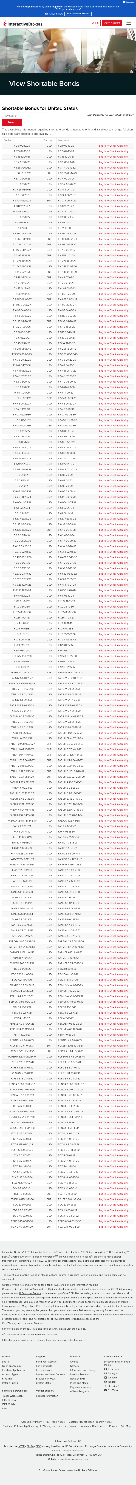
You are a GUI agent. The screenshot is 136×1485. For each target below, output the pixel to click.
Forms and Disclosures (92, 1426)
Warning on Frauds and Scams (59, 1426)
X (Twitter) (113, 1386)
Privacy (113, 1426)
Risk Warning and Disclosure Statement (23, 1323)
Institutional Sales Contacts (50, 1374)
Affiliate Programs (79, 1391)
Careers (74, 1366)
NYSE (21, 1446)
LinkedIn (113, 1377)
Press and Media (79, 1383)
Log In (95, 22)
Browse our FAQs (46, 1378)
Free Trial (7, 1378)
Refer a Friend (10, 1383)
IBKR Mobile (8, 1404)
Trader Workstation (12, 1396)
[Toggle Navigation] (128, 23)
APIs (4, 1408)
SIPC (38, 1446)
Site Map (126, 1426)
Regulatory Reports (80, 1387)
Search (12, 122)
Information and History (83, 1370)
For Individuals (44, 1366)
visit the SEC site (76, 1328)
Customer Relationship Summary (20, 1426)
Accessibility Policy (31, 1422)
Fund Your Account (46, 1361)
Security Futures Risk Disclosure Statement (26, 1314)
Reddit (111, 1382)
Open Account (112, 22)
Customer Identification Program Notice (90, 1422)
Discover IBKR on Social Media (117, 1363)
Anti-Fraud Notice (55, 1422)
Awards (74, 1361)
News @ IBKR (77, 1378)
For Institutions (44, 1370)
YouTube (113, 1390)
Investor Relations (80, 1374)
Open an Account (11, 1366)
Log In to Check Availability (113, 145)
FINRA (30, 1446)
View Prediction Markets (68, 12)
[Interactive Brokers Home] (23, 23)
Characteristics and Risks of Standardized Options (29, 1289)
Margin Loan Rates (32, 1306)
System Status (44, 1383)
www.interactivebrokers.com (73, 1459)
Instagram (113, 1373)
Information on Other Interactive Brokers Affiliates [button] (69, 1470)
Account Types (10, 1374)
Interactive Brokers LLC (68, 1441)
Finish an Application (13, 1370)
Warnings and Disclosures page (52, 1297)
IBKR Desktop (9, 1400)
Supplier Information (47, 1396)
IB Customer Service (30, 1293)
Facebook (113, 1369)
